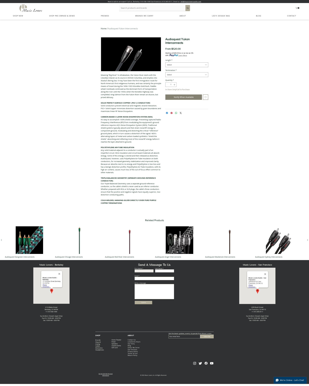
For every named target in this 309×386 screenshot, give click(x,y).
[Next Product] (307, 240)
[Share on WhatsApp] (176, 113)
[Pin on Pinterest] (171, 113)
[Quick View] (29, 240)
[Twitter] (200, 363)
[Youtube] (212, 363)
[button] (298, 8)
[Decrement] (167, 84)
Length (168, 60)
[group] (154, 242)
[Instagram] (195, 363)
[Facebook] (206, 363)
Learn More (182, 55)
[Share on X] (180, 113)
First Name (138, 268)
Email (136, 276)
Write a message (140, 283)
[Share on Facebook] (166, 113)
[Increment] (174, 84)
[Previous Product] (1, 240)
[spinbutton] (171, 84)
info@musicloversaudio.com (190, 2)
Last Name (158, 268)
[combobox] (186, 64)
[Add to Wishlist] (205, 97)
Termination (171, 70)
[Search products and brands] (187, 8)
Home (103, 28)
